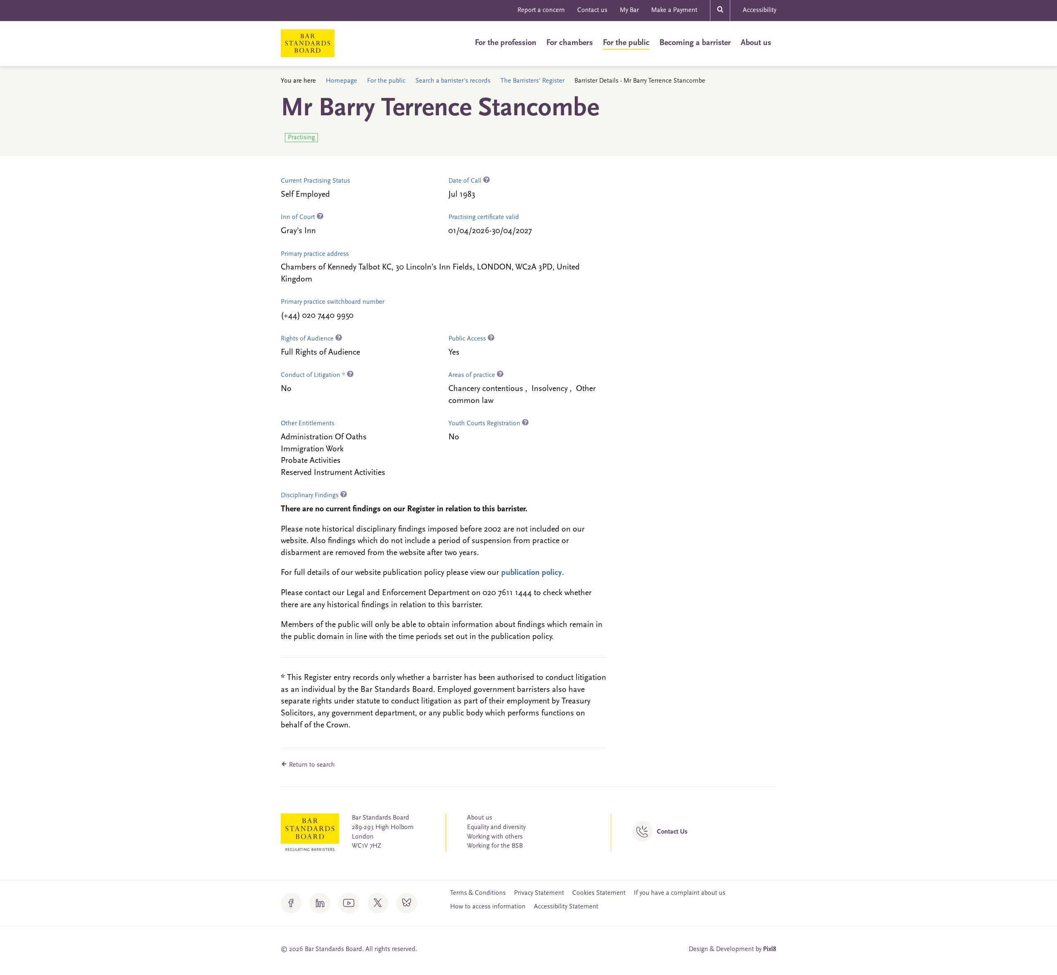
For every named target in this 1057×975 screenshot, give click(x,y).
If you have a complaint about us (679, 893)
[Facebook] (291, 903)
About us (756, 43)
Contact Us (672, 832)
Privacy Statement (539, 893)
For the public (626, 43)
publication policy (531, 573)
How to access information (488, 906)
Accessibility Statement (566, 906)
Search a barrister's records (453, 81)
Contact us (592, 10)
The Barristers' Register (532, 81)
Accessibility (759, 10)
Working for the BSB (495, 846)
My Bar (629, 10)
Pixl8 (769, 949)
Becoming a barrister (695, 43)
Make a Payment (674, 10)
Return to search (311, 765)
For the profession (505, 43)
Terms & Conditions (478, 893)
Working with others (495, 837)
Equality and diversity (496, 827)
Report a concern (541, 10)
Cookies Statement (599, 893)
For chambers (569, 43)
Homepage (341, 81)
